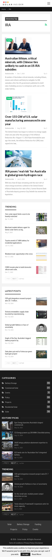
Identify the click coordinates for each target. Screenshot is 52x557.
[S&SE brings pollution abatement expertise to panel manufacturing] (7, 446)
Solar (7, 412)
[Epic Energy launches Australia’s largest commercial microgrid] (7, 425)
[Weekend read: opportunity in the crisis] (41, 257)
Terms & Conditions (16, 543)
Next (14, 279)
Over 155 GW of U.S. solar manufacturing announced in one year (25, 120)
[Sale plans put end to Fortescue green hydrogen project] (41, 354)
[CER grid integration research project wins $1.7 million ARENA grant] (41, 301)
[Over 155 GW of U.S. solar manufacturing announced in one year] (18, 104)
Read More (36, 554)
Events (7, 393)
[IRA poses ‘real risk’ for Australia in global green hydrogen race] (18, 158)
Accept (25, 554)
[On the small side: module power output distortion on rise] (7, 497)
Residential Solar (11, 407)
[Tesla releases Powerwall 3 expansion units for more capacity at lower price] (7, 507)
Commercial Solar (11, 388)
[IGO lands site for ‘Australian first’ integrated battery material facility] (7, 455)
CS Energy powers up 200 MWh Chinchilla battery (32, 433)
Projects (8, 402)
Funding (38, 524)
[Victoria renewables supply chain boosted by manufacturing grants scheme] (41, 315)
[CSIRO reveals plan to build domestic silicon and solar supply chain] (41, 270)
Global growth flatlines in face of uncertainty (30, 484)
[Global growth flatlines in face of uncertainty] (41, 328)
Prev (8, 279)
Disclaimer (39, 543)
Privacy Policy (29, 543)
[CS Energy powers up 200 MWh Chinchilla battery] (7, 436)
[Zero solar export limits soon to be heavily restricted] (41, 217)
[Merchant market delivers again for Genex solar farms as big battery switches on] (41, 230)
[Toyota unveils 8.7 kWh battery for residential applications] (41, 243)
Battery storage (11, 383)
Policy (9, 40)
